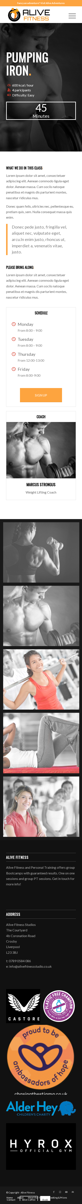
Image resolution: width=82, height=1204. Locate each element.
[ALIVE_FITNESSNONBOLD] (34, 14)
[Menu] (70, 14)
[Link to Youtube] (66, 1192)
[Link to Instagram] (60, 1192)
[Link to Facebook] (54, 1192)
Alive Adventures (55, 3)
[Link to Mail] (73, 1192)
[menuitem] (70, 14)
